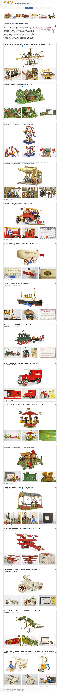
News (12, 7)
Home (6, 7)
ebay (43, 7)
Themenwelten (20, 7)
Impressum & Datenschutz (16, 689)
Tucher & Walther (28, 7)
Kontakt (49, 7)
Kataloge (36, 7)
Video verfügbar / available (29, 46)
